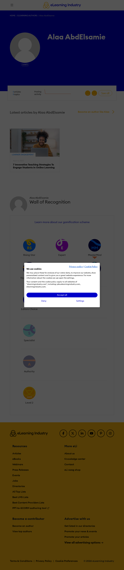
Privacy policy (76, 266)
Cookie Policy (91, 266)
